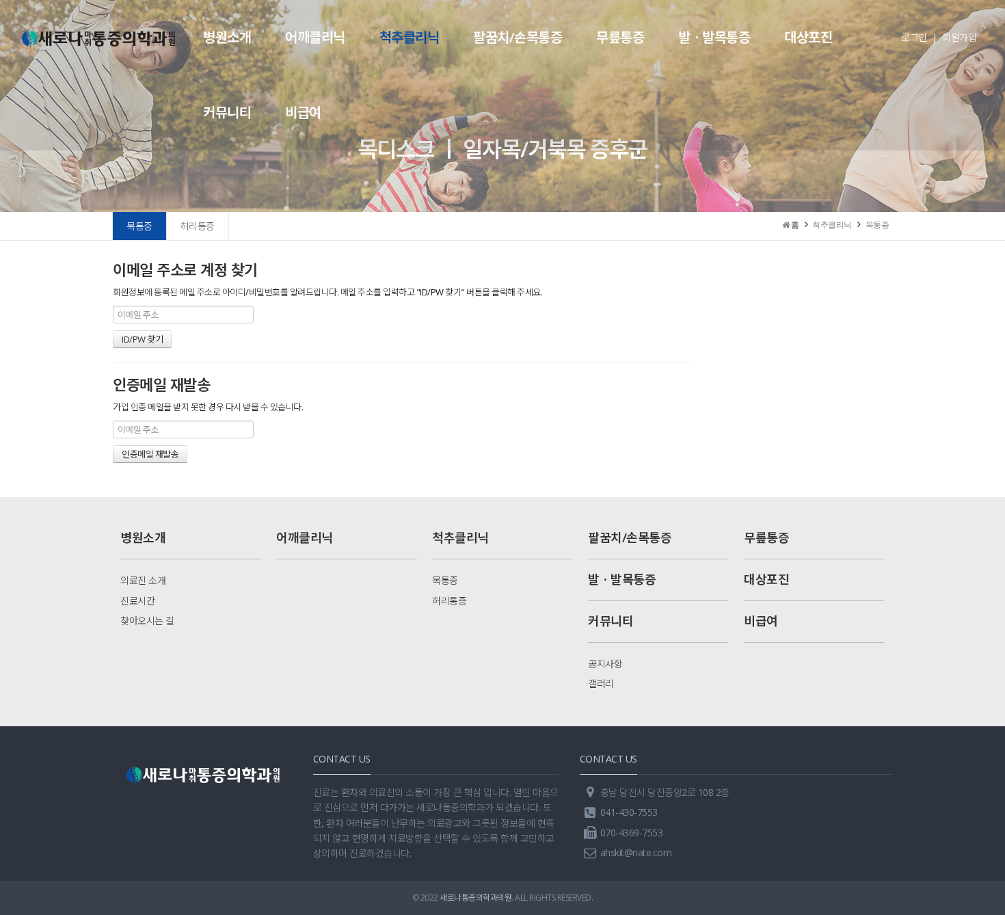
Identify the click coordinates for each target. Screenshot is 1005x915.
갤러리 (601, 683)
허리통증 (197, 226)
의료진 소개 (142, 580)
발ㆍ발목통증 (714, 37)
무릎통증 (620, 37)
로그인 (914, 37)
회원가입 (959, 37)
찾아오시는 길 (147, 620)
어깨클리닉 (315, 37)
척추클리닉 (409, 37)
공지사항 (605, 663)
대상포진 (808, 37)
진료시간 (137, 600)
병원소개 (227, 37)
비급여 (303, 112)
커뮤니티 (227, 112)
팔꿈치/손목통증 (517, 37)
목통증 (139, 226)
